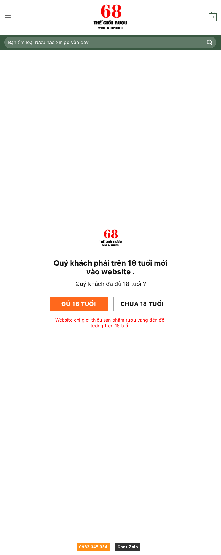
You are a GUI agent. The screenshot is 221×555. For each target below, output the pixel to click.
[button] (7, 17)
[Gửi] (210, 42)
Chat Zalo (127, 547)
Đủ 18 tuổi (79, 304)
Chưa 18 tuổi (142, 304)
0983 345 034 (93, 547)
